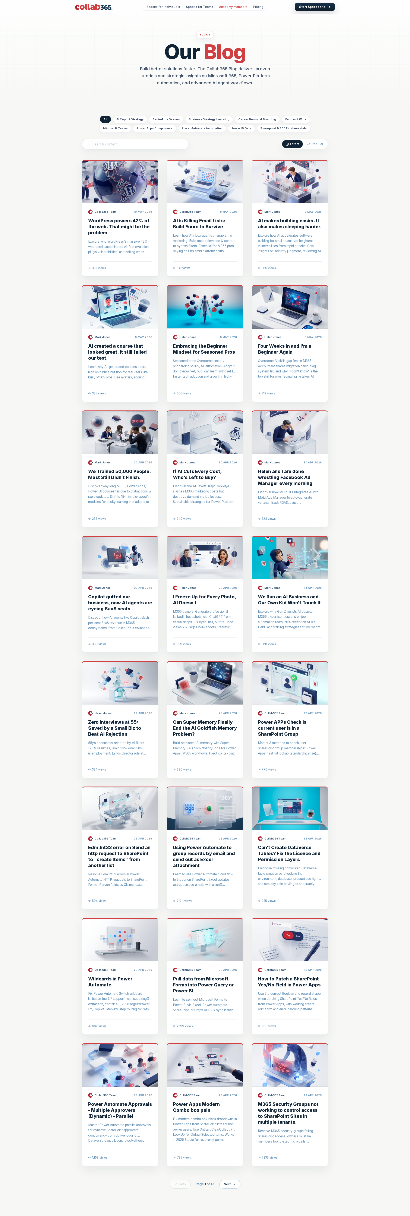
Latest (294, 144)
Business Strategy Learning (209, 119)
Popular (318, 144)
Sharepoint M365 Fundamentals (283, 128)
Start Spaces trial (314, 7)
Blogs (205, 34)
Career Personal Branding (257, 119)
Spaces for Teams (199, 7)
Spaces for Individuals (163, 7)
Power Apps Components (155, 128)
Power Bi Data (241, 128)
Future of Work (296, 119)
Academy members (233, 7)
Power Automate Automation (202, 128)
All (105, 119)
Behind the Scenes (166, 119)
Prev (182, 1184)
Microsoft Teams (115, 128)
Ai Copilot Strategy (130, 119)
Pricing (258, 7)
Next (227, 1184)
